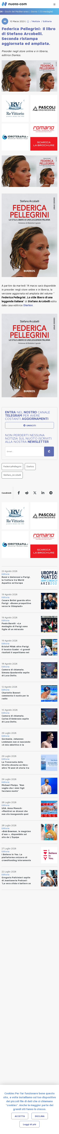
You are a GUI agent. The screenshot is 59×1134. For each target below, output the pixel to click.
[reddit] (27, 493)
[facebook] (19, 493)
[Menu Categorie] (54, 3)
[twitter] (35, 493)
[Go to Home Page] (28, 21)
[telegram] (51, 493)
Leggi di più (29, 1124)
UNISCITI (31, 425)
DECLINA (39, 1116)
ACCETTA (20, 1116)
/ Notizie (34, 21)
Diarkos (28, 305)
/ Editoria (46, 21)
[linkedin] (43, 493)
